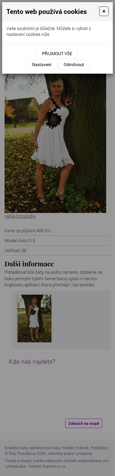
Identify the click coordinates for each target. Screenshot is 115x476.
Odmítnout (74, 64)
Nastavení (41, 64)
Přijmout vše (57, 53)
